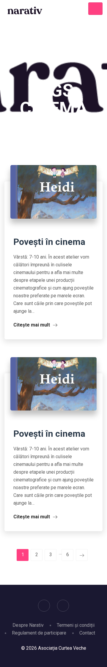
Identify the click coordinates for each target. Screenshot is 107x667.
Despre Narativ (28, 625)
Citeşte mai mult (32, 325)
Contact (87, 633)
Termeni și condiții (76, 625)
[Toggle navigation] (95, 8)
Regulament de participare (39, 633)
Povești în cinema (49, 242)
